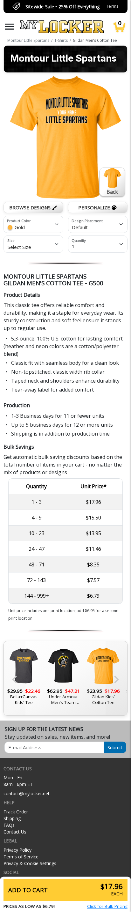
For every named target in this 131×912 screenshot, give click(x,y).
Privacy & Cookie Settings (29, 863)
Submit (114, 747)
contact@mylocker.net (26, 793)
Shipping (12, 818)
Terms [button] (112, 6)
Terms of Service (20, 857)
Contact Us (14, 832)
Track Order (15, 812)
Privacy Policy (17, 850)
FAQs (9, 825)
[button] (9, 27)
